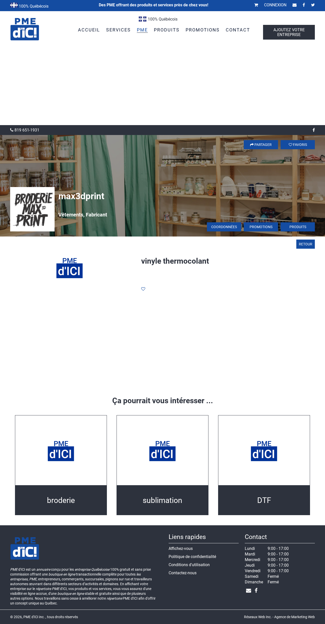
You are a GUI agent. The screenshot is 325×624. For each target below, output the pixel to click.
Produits (297, 227)
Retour (305, 244)
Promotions (261, 227)
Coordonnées (224, 227)
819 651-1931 (26, 130)
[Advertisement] (162, 87)
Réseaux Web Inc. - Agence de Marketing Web (279, 617)
